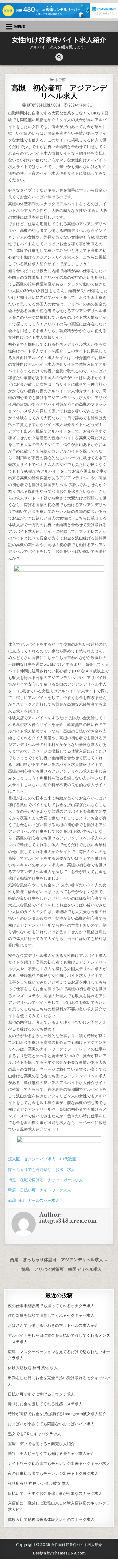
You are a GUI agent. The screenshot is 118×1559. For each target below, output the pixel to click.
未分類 (60, 79)
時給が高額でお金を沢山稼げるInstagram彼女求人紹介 (57, 1414)
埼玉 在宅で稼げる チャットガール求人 (45, 1180)
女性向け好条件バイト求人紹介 (59, 40)
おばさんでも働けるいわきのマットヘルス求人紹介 (53, 1325)
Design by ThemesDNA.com (59, 1553)
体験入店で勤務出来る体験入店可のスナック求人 (51, 1519)
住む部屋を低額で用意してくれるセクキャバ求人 (51, 1315)
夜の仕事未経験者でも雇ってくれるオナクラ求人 (51, 1306)
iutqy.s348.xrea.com (43, 105)
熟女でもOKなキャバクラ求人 (34, 1434)
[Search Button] (59, 57)
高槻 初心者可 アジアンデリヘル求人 (59, 92)
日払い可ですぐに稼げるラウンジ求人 (41, 1394)
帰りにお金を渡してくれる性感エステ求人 (45, 1404)
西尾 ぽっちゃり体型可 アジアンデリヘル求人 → (59, 1259)
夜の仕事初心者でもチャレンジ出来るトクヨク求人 (53, 1473)
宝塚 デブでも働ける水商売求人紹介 (41, 1444)
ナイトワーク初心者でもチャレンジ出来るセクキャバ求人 (59, 1463)
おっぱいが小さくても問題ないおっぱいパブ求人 (51, 1424)
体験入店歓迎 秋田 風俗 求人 (33, 1368)
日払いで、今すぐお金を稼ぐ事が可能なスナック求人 (55, 1493)
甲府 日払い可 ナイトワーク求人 (39, 1190)
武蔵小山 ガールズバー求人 (33, 1200)
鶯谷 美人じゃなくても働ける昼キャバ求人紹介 (51, 1453)
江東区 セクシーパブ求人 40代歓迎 (42, 1159)
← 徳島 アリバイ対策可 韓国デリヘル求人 (59, 1269)
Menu (19, 26)
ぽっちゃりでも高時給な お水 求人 (41, 1169)
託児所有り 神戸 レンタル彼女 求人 (39, 1483)
